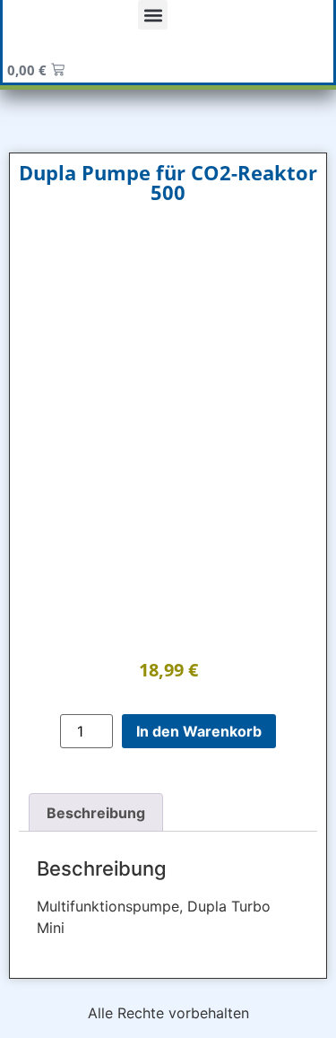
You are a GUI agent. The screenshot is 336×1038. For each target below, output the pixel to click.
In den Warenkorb (199, 731)
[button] (153, 15)
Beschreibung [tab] (96, 813)
